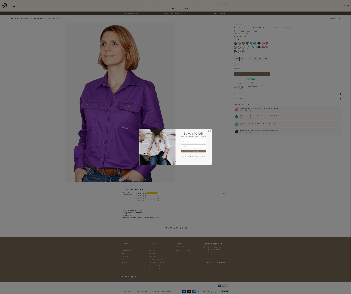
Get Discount (193, 151)
